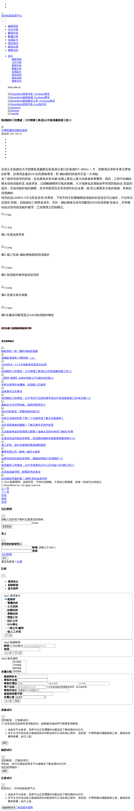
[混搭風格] (19, 671)
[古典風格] (19, 665)
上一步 (8, 653)
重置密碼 (7, 526)
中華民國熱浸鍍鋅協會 (14, 130)
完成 (17, 701)
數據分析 (13, 36)
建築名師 (13, 46)
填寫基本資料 (25, 807)
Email (35, 522)
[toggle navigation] (2, 13)
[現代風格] (19, 662)
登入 (5, 558)
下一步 (8, 635)
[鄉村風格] (19, 668)
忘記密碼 (6, 554)
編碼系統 (13, 26)
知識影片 (13, 39)
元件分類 (13, 29)
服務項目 (13, 50)
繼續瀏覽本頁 (9, 807)
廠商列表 (13, 33)
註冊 (19, 561)
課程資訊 (13, 43)
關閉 (5, 743)
